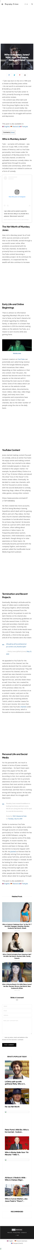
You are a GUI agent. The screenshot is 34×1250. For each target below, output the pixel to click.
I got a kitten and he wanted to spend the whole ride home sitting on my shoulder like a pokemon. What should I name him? (16, 213)
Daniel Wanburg (13, 64)
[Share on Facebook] (9, 75)
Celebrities (17, 50)
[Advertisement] (17, 27)
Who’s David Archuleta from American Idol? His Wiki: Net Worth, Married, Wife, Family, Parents (17, 956)
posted (13, 851)
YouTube (21, 359)
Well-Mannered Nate (20, 816)
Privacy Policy (16, 1232)
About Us (9, 1232)
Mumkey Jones (17, 353)
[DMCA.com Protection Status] (17, 1230)
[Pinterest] (19, 75)
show (12, 132)
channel (23, 707)
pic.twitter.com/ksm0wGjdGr (16, 647)
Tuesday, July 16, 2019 (15, 819)
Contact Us (24, 1232)
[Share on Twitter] (14, 75)
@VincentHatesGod (20, 644)
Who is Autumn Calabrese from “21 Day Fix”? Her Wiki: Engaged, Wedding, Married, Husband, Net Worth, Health (17, 926)
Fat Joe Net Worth (12, 1107)
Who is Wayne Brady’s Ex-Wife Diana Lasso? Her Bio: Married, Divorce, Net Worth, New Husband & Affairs (17, 986)
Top (17, 1235)
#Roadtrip (9, 644)
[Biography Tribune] (11, 4)
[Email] (25, 75)
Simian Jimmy (17, 219)
